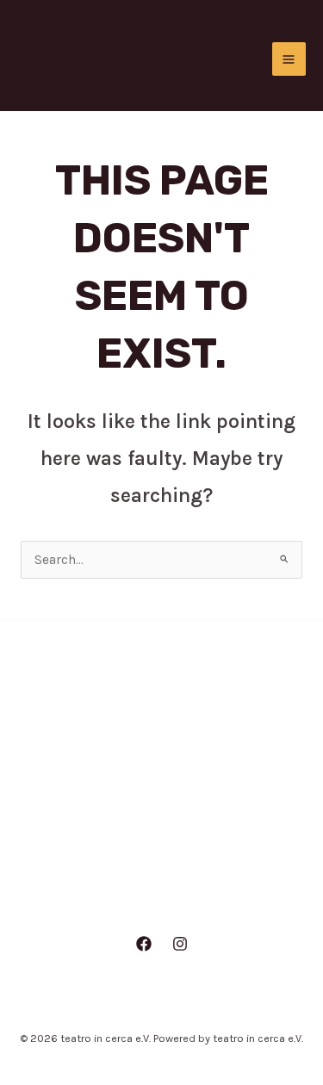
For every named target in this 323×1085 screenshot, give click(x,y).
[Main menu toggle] (289, 59)
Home (161, 740)
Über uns (161, 811)
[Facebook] (144, 944)
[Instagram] (180, 944)
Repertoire (162, 847)
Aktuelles (162, 776)
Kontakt (161, 883)
